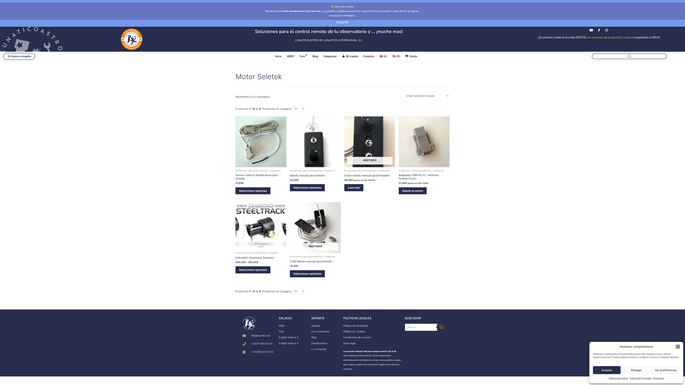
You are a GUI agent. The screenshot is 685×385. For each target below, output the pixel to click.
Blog (315, 56)
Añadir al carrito (412, 190)
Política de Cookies (618, 378)
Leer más (354, 187)
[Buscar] (441, 327)
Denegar (636, 370)
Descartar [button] (342, 22)
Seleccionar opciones (253, 190)
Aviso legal (658, 378)
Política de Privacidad (640, 378)
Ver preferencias (666, 370)
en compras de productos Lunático (610, 37)
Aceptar (607, 370)
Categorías (330, 56)
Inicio (278, 56)
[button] (678, 346)
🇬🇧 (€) (383, 56)
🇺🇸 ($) (396, 56)
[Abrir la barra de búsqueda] (629, 56)
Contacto (368, 56)
